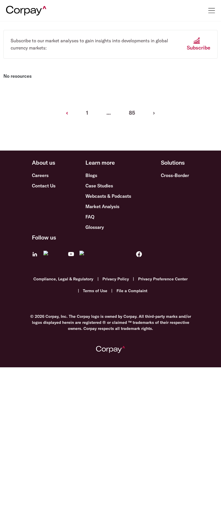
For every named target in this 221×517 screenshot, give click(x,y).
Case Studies (99, 186)
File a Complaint (132, 290)
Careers (40, 175)
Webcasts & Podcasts (108, 196)
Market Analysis (102, 206)
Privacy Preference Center (163, 279)
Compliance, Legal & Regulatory (63, 279)
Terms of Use (95, 290)
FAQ (89, 217)
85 (132, 112)
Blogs (91, 175)
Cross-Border (175, 175)
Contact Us (44, 186)
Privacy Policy (115, 279)
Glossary (94, 227)
